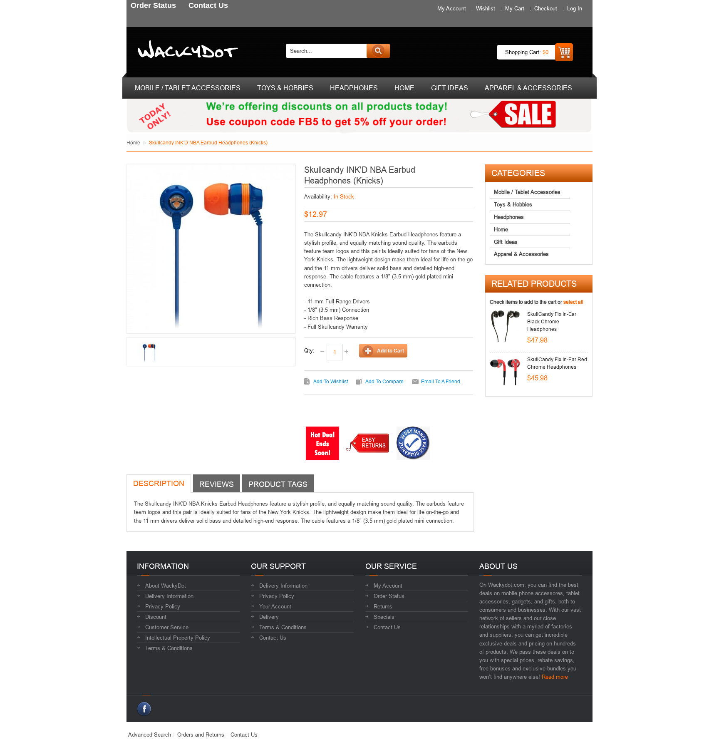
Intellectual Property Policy (177, 637)
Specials (384, 616)
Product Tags (277, 484)
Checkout (545, 8)
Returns (383, 606)
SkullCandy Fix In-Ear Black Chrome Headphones (551, 321)
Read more (555, 676)
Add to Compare (384, 381)
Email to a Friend (440, 381)
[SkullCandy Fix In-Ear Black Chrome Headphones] (505, 326)
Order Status (389, 596)
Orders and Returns (200, 734)
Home (133, 142)
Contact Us (272, 637)
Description (158, 483)
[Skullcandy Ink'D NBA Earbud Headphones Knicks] (149, 352)
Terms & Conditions (169, 648)
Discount (155, 616)
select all (573, 302)
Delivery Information (169, 596)
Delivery (269, 616)
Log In (574, 8)
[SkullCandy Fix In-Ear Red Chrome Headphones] (505, 371)
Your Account (275, 606)
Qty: (309, 350)
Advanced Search (149, 734)
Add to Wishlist (330, 381)
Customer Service (166, 627)
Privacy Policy (162, 606)
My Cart (514, 8)
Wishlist (485, 8)
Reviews (216, 484)
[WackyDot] (186, 51)
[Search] (378, 51)
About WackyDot (165, 585)
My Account (451, 8)
